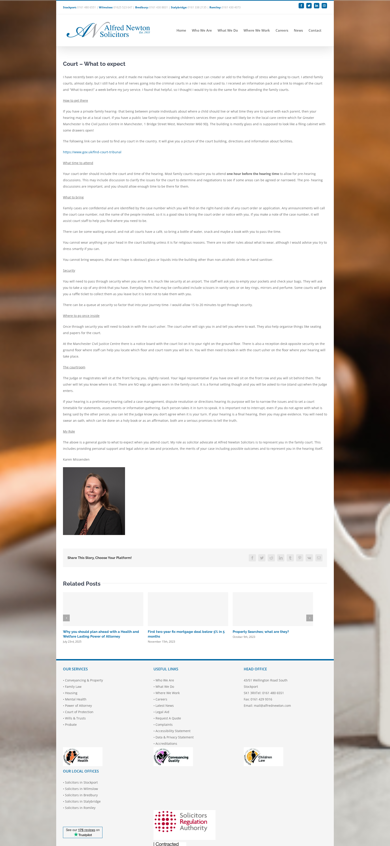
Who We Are (165, 680)
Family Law (73, 686)
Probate (71, 724)
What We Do (165, 686)
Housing (71, 693)
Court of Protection (79, 712)
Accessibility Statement (173, 731)
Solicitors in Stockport (81, 782)
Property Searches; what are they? (261, 632)
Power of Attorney (78, 705)
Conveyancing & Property (84, 680)
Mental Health (75, 699)
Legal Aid (162, 712)
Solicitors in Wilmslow (81, 789)
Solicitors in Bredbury (81, 795)
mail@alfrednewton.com (272, 705)
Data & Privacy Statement (175, 737)
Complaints (164, 724)
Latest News (165, 705)
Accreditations (166, 743)
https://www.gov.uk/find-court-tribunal (92, 152)
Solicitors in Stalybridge (83, 801)
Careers (161, 699)
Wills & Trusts (75, 718)
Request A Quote (168, 718)
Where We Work (168, 693)
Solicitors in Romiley (80, 808)
